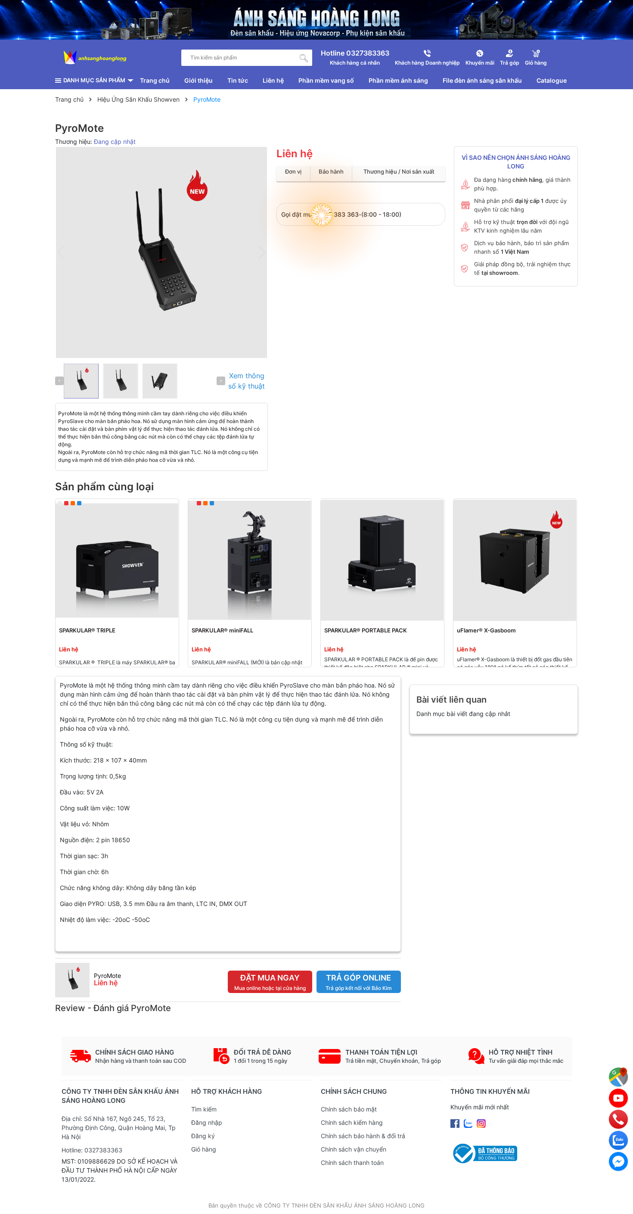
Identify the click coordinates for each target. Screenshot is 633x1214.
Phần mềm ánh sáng (398, 80)
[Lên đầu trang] (617, 1198)
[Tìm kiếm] (304, 58)
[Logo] (95, 58)
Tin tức (237, 80)
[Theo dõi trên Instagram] (481, 1123)
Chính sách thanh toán (352, 1162)
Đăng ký (203, 1135)
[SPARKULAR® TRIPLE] (117, 560)
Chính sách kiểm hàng (352, 1122)
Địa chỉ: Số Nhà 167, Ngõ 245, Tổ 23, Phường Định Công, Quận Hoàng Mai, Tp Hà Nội (119, 1127)
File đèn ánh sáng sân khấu (482, 80)
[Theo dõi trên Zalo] (469, 1123)
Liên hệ (273, 80)
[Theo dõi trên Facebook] (455, 1123)
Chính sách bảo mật (349, 1109)
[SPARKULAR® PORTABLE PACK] (382, 560)
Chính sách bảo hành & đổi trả (363, 1135)
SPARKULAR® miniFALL (222, 630)
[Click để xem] (161, 252)
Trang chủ (155, 80)
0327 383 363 (338, 214)
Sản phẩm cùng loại (104, 486)
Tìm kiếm (204, 1109)
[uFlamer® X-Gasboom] (515, 560)
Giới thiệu (198, 80)
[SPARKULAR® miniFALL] (249, 560)
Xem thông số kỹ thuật (246, 380)
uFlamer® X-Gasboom (486, 630)
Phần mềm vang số (326, 80)
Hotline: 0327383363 (92, 1150)
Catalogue (552, 80)
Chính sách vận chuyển (353, 1149)
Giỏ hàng (203, 1149)
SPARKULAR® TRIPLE (87, 630)
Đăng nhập (206, 1122)
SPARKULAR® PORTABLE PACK (365, 630)
